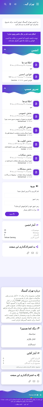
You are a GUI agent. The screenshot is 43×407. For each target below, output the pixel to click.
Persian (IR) (33, 395)
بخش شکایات (25, 155)
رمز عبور (35, 199)
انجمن (34, 50)
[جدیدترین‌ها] (10, 4)
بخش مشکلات (25, 168)
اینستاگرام (31, 345)
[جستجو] (5, 4)
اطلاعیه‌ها (27, 101)
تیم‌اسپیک (32, 334)
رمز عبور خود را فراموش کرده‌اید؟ (26, 206)
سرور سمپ (31, 89)
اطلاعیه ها (27, 62)
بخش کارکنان (25, 127)
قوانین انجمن (25, 74)
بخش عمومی (25, 113)
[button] (40, 395)
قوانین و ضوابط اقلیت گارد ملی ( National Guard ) (16, 147)
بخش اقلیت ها (25, 141)
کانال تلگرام (31, 339)
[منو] (37, 4)
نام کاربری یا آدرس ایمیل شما (28, 191)
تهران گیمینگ (28, 4)
